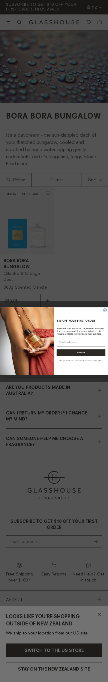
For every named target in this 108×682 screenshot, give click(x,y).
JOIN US (81, 353)
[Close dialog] (104, 310)
